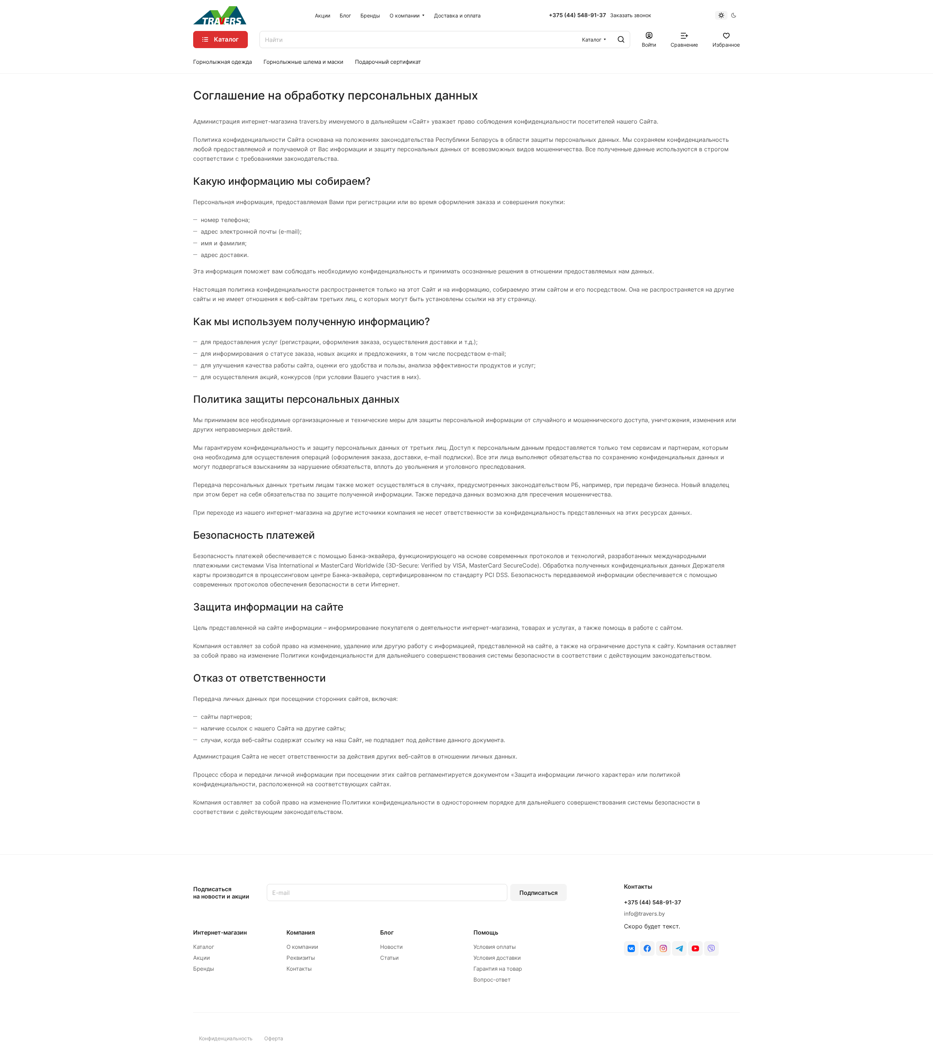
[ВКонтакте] (631, 948)
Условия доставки (497, 957)
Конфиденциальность (226, 1038)
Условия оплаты (494, 946)
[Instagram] (663, 948)
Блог (387, 932)
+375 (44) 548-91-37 (577, 15)
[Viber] (711, 948)
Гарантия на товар (497, 968)
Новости (391, 946)
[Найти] (621, 39)
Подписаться (538, 892)
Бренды (203, 968)
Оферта (273, 1038)
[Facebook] (647, 948)
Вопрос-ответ (492, 979)
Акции (201, 957)
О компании (302, 946)
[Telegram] (679, 948)
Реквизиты (300, 957)
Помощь (485, 932)
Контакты (299, 968)
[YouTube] (695, 948)
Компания (300, 932)
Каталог (203, 946)
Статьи (389, 957)
